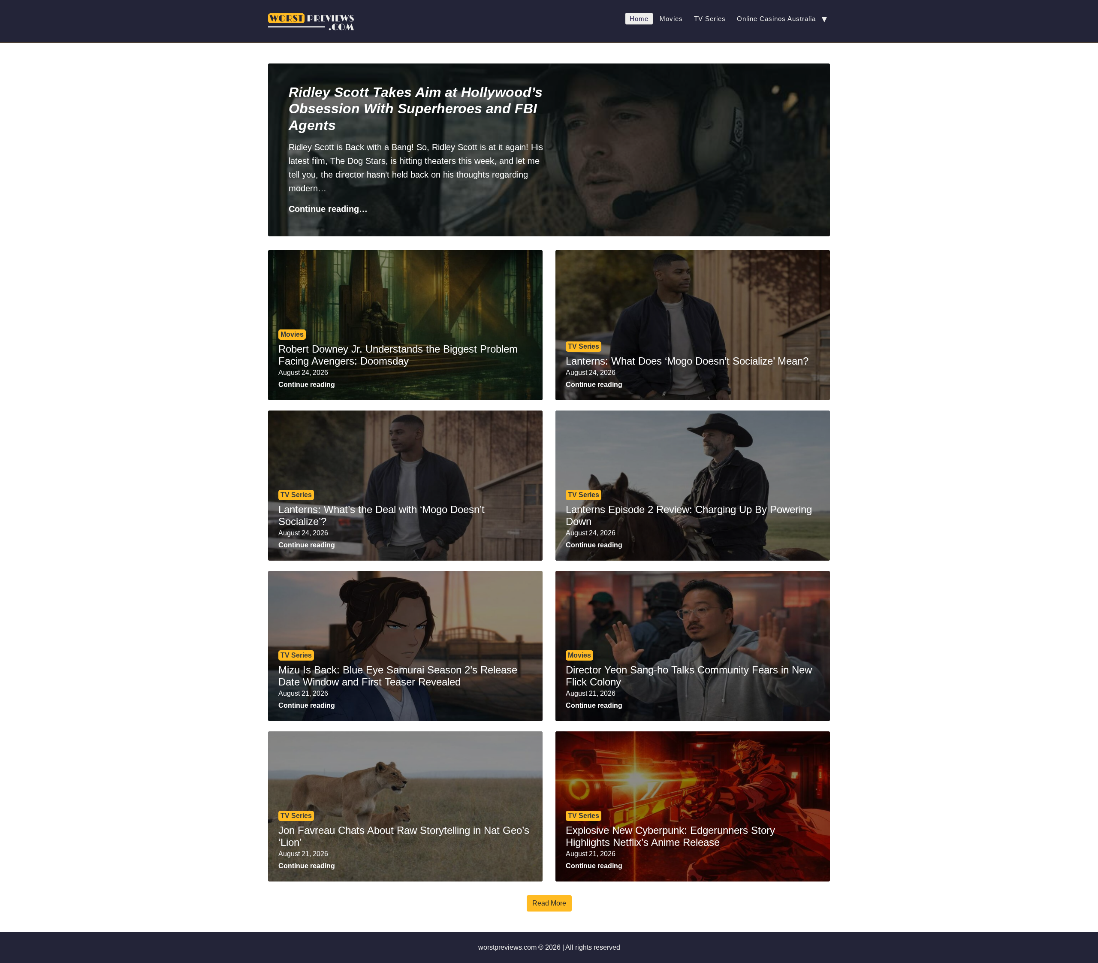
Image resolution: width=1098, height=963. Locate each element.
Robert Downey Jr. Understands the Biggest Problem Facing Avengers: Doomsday (398, 355)
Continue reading (306, 384)
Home (639, 18)
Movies (671, 18)
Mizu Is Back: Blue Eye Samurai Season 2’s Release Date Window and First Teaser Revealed (397, 676)
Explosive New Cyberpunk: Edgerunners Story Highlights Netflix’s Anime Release (670, 836)
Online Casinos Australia (776, 18)
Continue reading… (328, 209)
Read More (549, 903)
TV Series (710, 18)
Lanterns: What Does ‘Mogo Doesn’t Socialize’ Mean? (687, 361)
